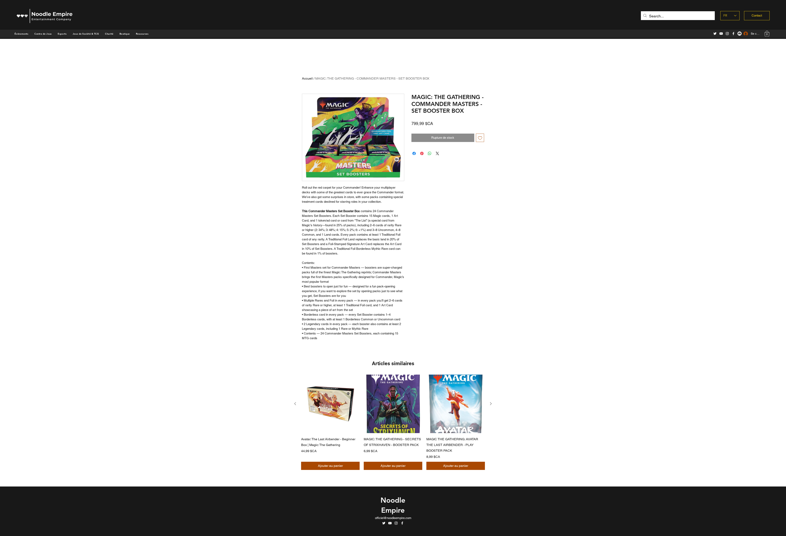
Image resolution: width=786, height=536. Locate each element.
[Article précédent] (295, 403)
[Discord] (739, 34)
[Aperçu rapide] (330, 404)
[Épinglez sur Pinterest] (421, 153)
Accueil (307, 78)
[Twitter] (715, 34)
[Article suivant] (490, 403)
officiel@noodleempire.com (393, 518)
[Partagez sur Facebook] (414, 153)
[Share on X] (437, 153)
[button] (124, 33)
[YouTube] (721, 34)
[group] (393, 422)
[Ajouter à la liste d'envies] (480, 138)
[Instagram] (727, 34)
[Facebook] (733, 34)
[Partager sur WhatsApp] (429, 153)
